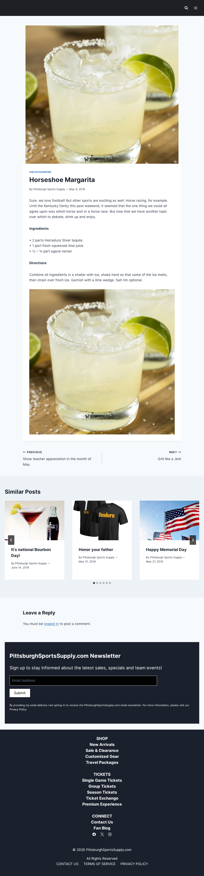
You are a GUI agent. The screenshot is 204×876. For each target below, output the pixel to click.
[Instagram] (109, 834)
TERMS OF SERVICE (99, 864)
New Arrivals (102, 744)
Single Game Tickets (102, 780)
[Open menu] (195, 8)
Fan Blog (102, 828)
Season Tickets (102, 792)
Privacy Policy (18, 709)
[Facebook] (94, 834)
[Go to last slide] (11, 540)
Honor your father (96, 549)
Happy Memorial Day (166, 549)
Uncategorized (40, 171)
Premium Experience (102, 804)
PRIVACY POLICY (134, 864)
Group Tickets (102, 786)
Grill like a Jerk (169, 456)
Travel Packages (102, 762)
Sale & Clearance (102, 750)
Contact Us (102, 822)
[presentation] (34, 520)
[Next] (193, 540)
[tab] (94, 583)
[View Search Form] (186, 8)
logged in (51, 624)
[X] (102, 834)
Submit (20, 693)
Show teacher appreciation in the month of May (57, 458)
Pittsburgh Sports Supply (49, 189)
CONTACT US (67, 864)
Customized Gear (102, 756)
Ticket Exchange (102, 798)
